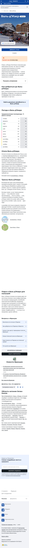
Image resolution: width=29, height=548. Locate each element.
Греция (23, 423)
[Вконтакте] (18, 387)
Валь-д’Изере (17, 396)
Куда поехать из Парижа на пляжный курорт (13, 341)
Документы (13, 498)
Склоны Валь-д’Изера (15, 219)
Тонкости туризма (2, 11)
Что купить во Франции (9, 346)
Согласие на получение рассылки (13, 475)
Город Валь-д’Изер (15, 227)
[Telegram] (20, 387)
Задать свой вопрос (14, 354)
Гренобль (15, 415)
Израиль (4, 424)
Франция (6, 11)
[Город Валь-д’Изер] (5, 227)
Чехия (19, 424)
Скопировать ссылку (7, 387)
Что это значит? (5, 7)
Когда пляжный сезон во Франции (12, 336)
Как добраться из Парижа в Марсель (13, 326)
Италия (15, 424)
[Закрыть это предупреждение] (27, 7)
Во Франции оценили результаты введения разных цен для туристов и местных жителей (14, 368)
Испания (9, 424)
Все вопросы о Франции (14, 350)
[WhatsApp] (22, 387)
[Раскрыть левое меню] (1, 1)
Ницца (13, 428)
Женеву (22, 417)
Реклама (4, 498)
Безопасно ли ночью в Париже (11, 322)
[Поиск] (25, 1)
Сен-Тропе (5, 430)
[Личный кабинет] (28, 1)
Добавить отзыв (14, 49)
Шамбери (16, 408)
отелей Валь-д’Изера (17, 175)
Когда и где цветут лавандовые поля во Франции (14, 331)
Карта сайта (5, 536)
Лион (13, 403)
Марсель (18, 428)
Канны (23, 428)
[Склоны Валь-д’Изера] (5, 219)
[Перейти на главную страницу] (13, 1)
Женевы (5, 95)
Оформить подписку (14, 470)
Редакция (13, 491)
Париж (9, 428)
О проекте (4, 491)
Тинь (24, 398)
